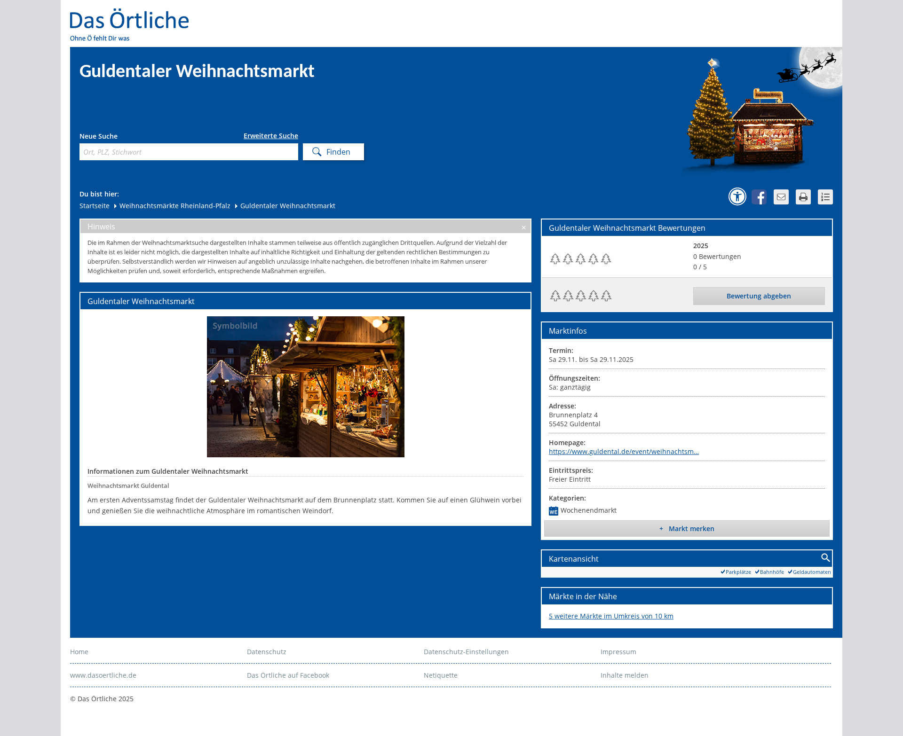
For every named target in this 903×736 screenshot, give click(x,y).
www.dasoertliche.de (103, 675)
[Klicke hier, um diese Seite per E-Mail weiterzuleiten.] (781, 196)
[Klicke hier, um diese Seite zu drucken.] (803, 196)
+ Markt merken (686, 528)
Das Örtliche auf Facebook (288, 675)
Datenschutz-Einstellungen (466, 651)
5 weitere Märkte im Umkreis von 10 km (611, 615)
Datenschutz (266, 651)
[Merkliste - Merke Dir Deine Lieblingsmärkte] (825, 196)
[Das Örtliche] (133, 14)
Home (79, 651)
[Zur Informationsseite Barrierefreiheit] (737, 196)
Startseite (94, 205)
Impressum (618, 651)
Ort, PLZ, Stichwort (121, 137)
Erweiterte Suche (271, 136)
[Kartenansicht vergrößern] (826, 558)
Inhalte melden (625, 675)
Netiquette (441, 675)
